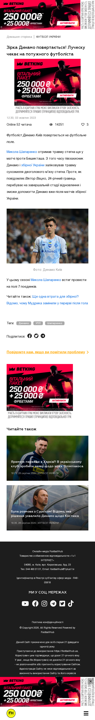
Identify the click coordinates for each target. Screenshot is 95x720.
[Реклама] (47, 15)
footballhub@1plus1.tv (62, 569)
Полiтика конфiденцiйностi (47, 622)
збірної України (32, 165)
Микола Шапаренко (22, 152)
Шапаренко (54, 323)
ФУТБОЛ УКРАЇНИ (48, 37)
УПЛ (38, 323)
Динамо (24, 323)
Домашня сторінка (19, 37)
